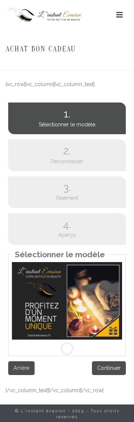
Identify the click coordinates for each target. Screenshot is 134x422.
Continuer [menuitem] (109, 368)
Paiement (67, 191)
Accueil (47, 65)
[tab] (67, 118)
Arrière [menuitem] (21, 368)
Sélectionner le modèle (51, 117)
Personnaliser (67, 154)
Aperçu (67, 228)
